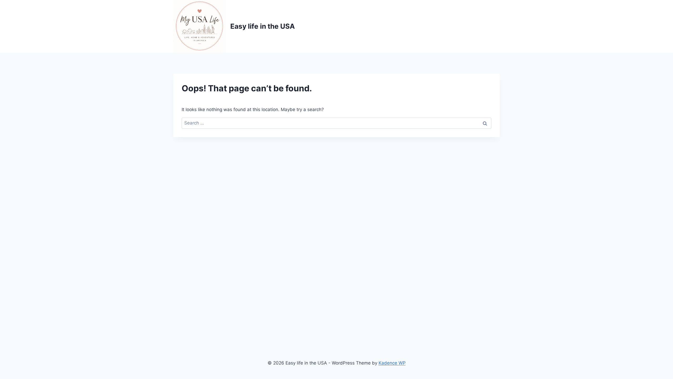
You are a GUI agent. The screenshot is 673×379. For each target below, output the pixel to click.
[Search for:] (336, 123)
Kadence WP (392, 363)
